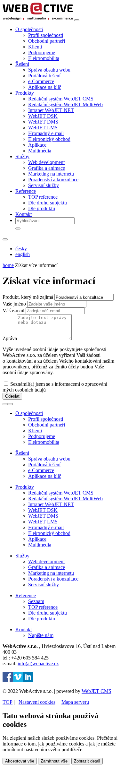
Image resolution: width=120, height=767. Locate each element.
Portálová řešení (44, 75)
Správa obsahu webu (49, 70)
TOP (7, 702)
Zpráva (10, 338)
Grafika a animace (46, 168)
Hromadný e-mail (46, 133)
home (8, 265)
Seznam (36, 601)
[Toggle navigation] (76, 20)
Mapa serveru (75, 702)
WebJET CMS (96, 691)
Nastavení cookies (37, 702)
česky (21, 248)
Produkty (24, 487)
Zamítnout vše (54, 761)
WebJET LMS (43, 127)
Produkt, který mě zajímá (28, 297)
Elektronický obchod (49, 139)
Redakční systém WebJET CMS (60, 98)
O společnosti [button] (29, 29)
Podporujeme (41, 52)
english (22, 254)
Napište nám (40, 635)
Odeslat (12, 396)
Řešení (22, 453)
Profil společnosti (45, 35)
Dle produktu (41, 208)
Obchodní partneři (46, 41)
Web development (46, 162)
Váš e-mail (13, 310)
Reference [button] (25, 191)
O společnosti (29, 413)
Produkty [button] (24, 93)
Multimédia (39, 150)
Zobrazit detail (87, 761)
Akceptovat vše (19, 761)
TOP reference (43, 197)
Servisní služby (43, 185)
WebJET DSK (43, 116)
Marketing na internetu (51, 174)
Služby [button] (22, 156)
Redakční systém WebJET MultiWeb (65, 104)
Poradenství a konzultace (53, 179)
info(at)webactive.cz (38, 663)
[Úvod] (38, 18)
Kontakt (23, 214)
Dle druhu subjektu (47, 202)
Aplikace (37, 145)
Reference (25, 595)
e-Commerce (41, 81)
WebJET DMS (43, 122)
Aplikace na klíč (44, 87)
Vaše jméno (14, 303)
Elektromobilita (43, 58)
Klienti (35, 46)
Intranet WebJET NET (51, 110)
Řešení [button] (22, 64)
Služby (22, 555)
